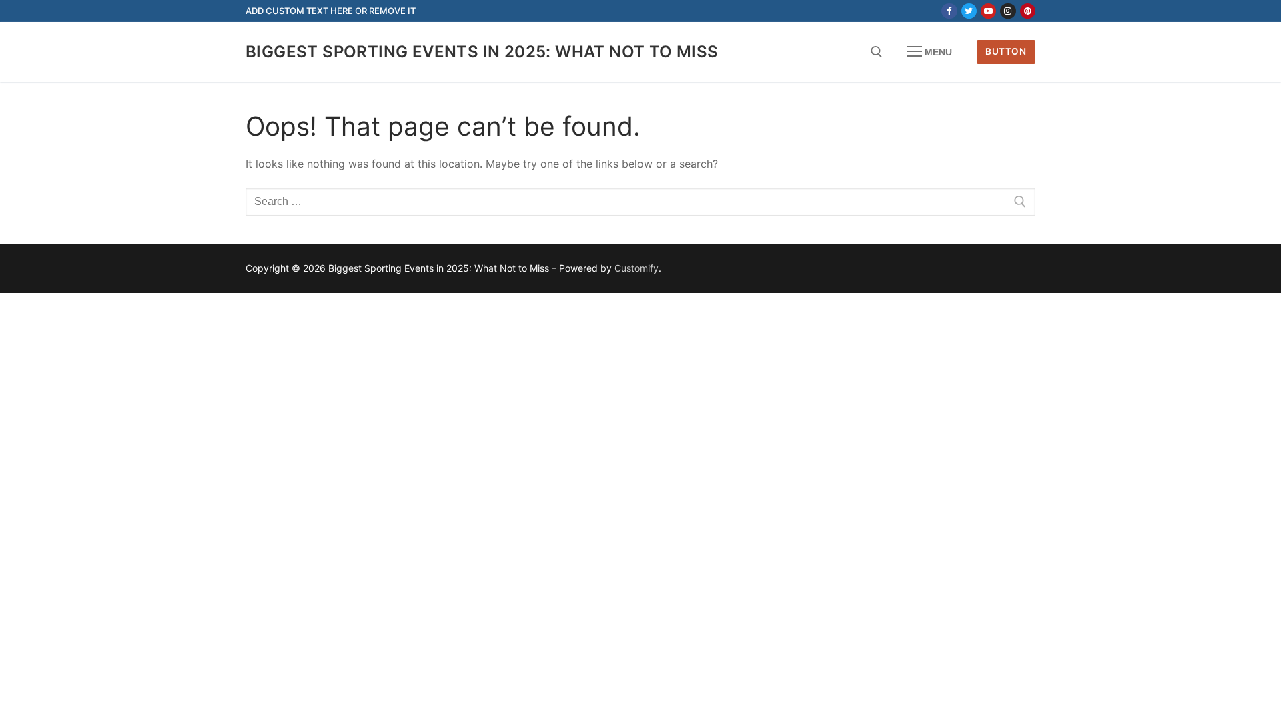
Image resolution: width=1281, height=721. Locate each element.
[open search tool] (877, 52)
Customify (636, 268)
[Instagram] (1007, 11)
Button (1005, 51)
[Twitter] (969, 11)
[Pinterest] (1027, 11)
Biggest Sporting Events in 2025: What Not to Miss (482, 51)
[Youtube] (988, 11)
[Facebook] (949, 11)
